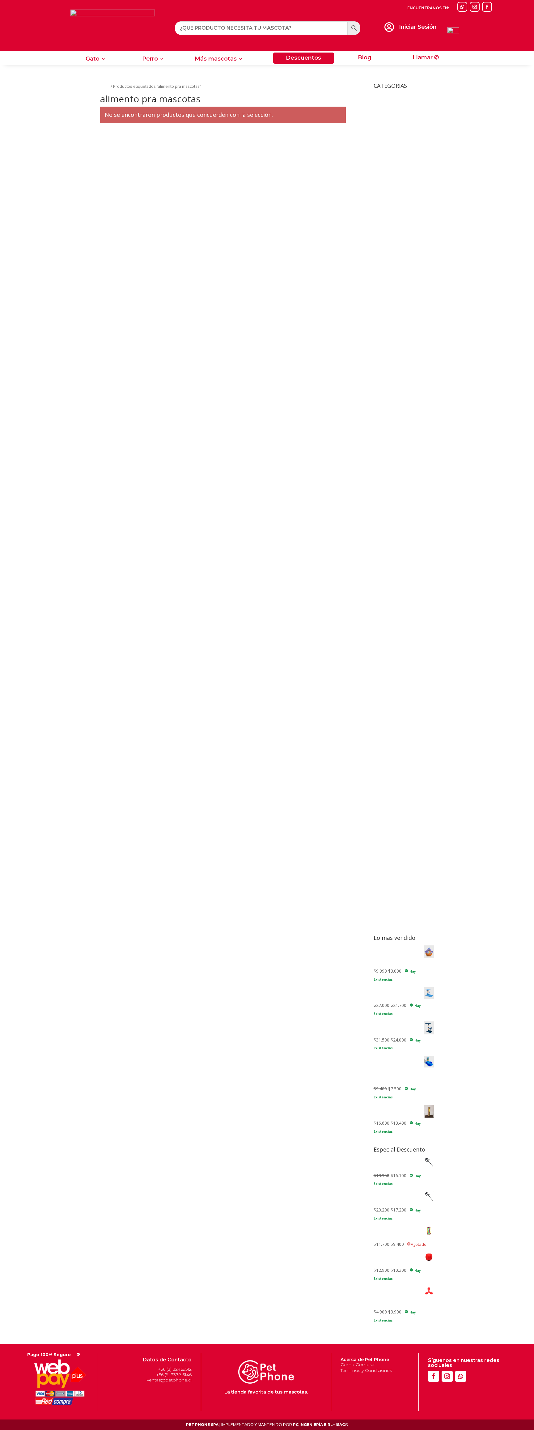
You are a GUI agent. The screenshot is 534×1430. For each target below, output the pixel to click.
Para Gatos (389, 912)
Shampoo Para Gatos (395, 886)
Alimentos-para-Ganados (403, 521)
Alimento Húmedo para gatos (403, 302)
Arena (389, 768)
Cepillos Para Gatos (402, 778)
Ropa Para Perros (400, 264)
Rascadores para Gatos (397, 718)
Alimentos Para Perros (400, 476)
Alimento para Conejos (397, 330)
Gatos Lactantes (399, 421)
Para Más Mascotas (398, 823)
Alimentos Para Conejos (402, 385)
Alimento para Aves (393, 311)
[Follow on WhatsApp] (462, 7)
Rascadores (394, 177)
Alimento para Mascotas (398, 349)
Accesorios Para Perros (401, 196)
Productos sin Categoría (398, 708)
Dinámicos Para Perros (406, 644)
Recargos (383, 727)
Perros (385, 833)
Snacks (381, 905)
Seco (388, 450)
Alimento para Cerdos (395, 321)
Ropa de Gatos (398, 187)
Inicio (105, 86)
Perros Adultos (398, 502)
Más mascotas (216, 59)
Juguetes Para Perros (399, 636)
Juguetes (382, 576)
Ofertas (381, 689)
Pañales (391, 805)
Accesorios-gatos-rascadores (403, 292)
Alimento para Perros (395, 359)
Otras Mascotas (394, 273)
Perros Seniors (397, 512)
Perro (150, 59)
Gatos (384, 744)
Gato (93, 59)
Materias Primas (390, 680)
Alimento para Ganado (396, 340)
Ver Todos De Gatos (403, 610)
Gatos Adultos (397, 402)
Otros (379, 699)
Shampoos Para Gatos (405, 814)
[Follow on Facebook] (487, 7)
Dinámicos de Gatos (403, 591)
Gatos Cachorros (400, 412)
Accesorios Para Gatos (401, 102)
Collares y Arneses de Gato (401, 567)
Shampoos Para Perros (406, 876)
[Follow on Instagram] (475, 7)
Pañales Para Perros (403, 867)
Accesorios (385, 95)
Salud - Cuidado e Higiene (399, 737)
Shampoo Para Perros (396, 895)
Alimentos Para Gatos (400, 395)
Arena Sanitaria (389, 531)
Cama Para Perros (392, 541)
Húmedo (391, 440)
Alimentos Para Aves (399, 376)
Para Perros (390, 922)
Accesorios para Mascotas (400, 283)
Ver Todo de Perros (402, 670)
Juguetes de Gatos (396, 584)
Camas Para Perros (402, 220)
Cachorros (393, 483)
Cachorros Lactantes (404, 493)
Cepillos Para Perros (403, 857)
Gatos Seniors (397, 431)
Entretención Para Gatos (407, 601)
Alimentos (384, 368)
